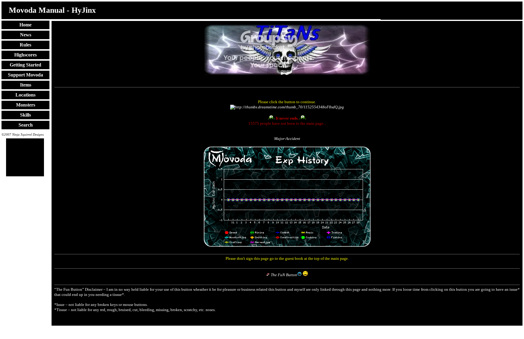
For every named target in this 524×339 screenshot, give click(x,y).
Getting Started (25, 64)
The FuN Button (284, 275)
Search (25, 124)
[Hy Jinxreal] (287, 107)
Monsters (25, 104)
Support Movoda (25, 74)
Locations (25, 94)
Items (25, 84)
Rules (25, 44)
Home (25, 24)
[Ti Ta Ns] (287, 73)
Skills (25, 114)
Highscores (25, 54)
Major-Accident (287, 138)
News (25, 34)
